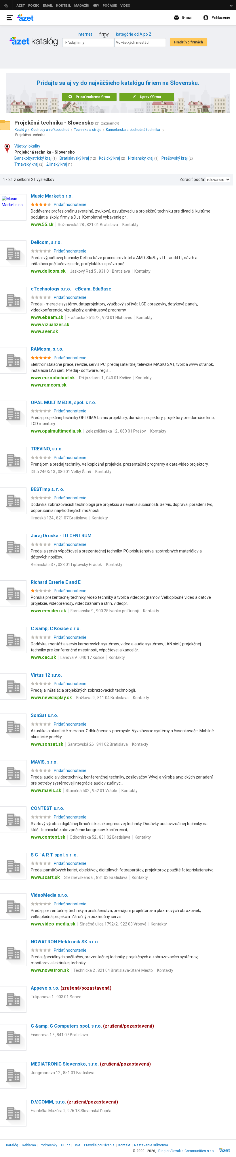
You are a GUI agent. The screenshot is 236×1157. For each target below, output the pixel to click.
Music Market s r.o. (52, 196)
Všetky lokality (27, 146)
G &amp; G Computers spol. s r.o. (92, 1026)
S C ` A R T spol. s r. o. (54, 855)
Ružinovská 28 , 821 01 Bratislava (88, 224)
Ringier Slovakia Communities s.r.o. (186, 1151)
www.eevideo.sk (48, 610)
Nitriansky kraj (140, 158)
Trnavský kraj (26, 164)
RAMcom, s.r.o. (47, 349)
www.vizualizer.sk (50, 324)
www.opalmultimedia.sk (56, 431)
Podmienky (48, 1145)
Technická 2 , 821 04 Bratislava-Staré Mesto (113, 970)
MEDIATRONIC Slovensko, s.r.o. (91, 1064)
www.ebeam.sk (47, 317)
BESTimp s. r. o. (47, 489)
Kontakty (130, 224)
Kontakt (124, 1145)
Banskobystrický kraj (33, 158)
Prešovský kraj (174, 158)
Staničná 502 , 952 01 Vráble (91, 790)
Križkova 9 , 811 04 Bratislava (102, 697)
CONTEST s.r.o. (47, 808)
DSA (77, 1145)
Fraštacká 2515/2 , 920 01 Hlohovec (100, 317)
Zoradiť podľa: (192, 179)
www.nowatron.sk (50, 970)
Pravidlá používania (99, 1145)
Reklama (29, 1145)
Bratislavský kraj (74, 158)
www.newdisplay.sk (51, 697)
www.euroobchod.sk (53, 377)
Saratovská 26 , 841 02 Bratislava (98, 744)
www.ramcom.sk (48, 385)
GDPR (65, 1145)
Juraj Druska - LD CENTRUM (61, 535)
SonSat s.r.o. (44, 715)
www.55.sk (42, 224)
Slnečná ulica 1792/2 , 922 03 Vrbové (113, 924)
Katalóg (12, 1145)
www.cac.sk (43, 657)
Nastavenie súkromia (151, 1145)
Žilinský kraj (56, 164)
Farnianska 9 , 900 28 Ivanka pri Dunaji (105, 611)
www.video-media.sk (53, 924)
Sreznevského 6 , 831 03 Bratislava (95, 877)
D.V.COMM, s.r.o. (74, 1102)
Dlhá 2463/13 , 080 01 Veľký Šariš (61, 471)
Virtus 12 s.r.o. (46, 675)
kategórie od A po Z (133, 34)
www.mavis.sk (46, 790)
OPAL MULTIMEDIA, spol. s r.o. (63, 402)
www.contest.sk (48, 837)
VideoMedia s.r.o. (49, 895)
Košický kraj (109, 158)
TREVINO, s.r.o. (47, 449)
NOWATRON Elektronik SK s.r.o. (65, 941)
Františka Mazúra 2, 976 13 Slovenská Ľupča (71, 1110)
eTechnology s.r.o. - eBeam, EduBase (71, 289)
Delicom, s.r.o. (46, 242)
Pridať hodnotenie (70, 204)
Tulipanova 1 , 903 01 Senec (56, 997)
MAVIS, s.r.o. (44, 762)
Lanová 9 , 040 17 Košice (82, 657)
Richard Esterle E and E (56, 582)
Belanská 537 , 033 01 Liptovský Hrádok (66, 564)
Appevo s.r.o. (71, 988)
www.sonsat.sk (47, 744)
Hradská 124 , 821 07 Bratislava (59, 518)
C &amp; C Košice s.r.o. (56, 628)
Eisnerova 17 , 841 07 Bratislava (59, 1034)
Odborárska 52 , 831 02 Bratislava (100, 837)
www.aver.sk (44, 331)
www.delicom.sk (48, 271)
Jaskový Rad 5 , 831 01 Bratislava (100, 271)
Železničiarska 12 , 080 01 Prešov (116, 431)
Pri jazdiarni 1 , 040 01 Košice (105, 378)
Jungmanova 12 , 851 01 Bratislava (62, 1072)
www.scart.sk (45, 877)
